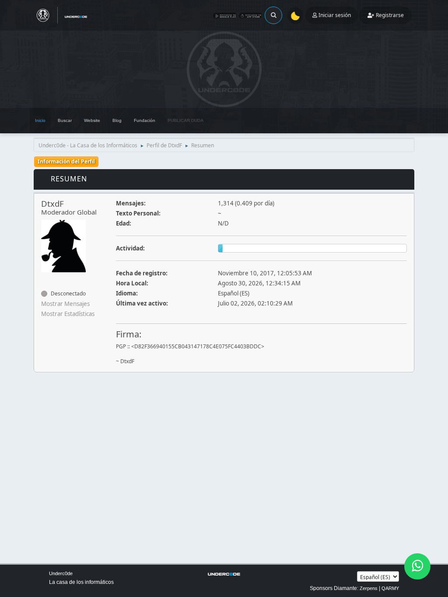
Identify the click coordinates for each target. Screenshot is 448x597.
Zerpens (369, 588)
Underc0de (61, 573)
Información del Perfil (66, 161)
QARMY (390, 588)
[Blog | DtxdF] (44, 278)
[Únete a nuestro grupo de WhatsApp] (417, 566)
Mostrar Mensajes (65, 304)
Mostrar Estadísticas (67, 314)
